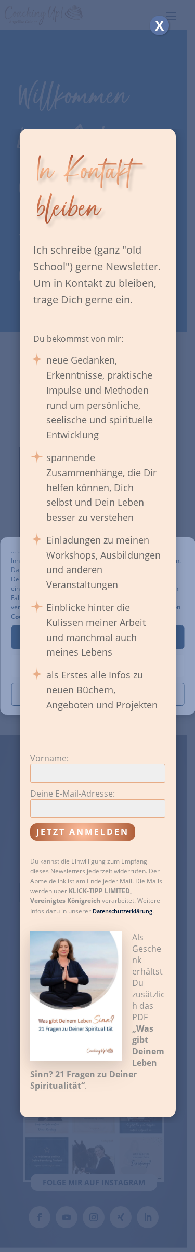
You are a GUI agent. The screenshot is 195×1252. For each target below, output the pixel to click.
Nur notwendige (97, 666)
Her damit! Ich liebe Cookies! (98, 637)
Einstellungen (98, 694)
